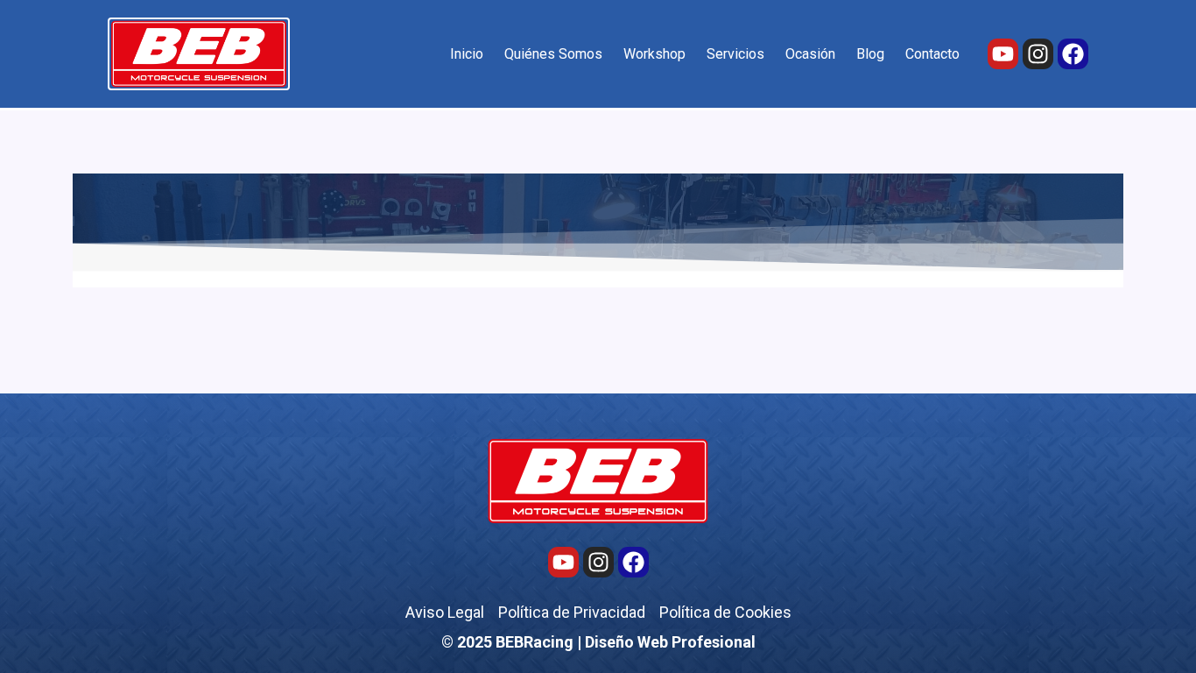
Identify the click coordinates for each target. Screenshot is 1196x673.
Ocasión (810, 54)
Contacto (932, 54)
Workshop (654, 54)
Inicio (466, 54)
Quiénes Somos (553, 54)
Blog (870, 54)
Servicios (735, 54)
